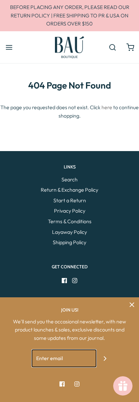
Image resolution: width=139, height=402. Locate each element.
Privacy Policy (69, 210)
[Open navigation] (9, 47)
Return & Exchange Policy (69, 190)
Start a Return (69, 200)
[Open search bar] (112, 47)
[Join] (105, 358)
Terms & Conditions (69, 221)
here (107, 107)
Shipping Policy (69, 242)
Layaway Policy (69, 232)
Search (69, 179)
